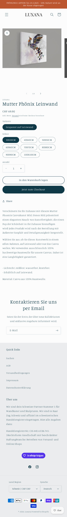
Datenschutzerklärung (18, 387)
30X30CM (11, 140)
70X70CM (29, 147)
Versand (15, 116)
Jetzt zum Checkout (33, 189)
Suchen (10, 358)
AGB (8, 365)
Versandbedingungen (18, 373)
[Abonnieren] (57, 330)
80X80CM (47, 147)
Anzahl (6, 162)
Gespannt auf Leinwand (19, 127)
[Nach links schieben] (26, 93)
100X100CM (30, 154)
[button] (6, 14)
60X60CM (11, 147)
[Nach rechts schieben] (40, 93)
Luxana (28, 512)
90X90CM (11, 154)
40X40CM (29, 140)
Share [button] (9, 201)
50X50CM (47, 140)
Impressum (12, 380)
